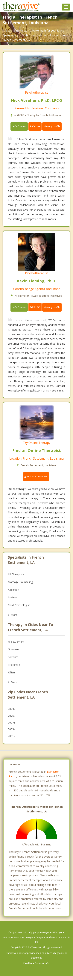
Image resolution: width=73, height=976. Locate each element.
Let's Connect (19, 126)
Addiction (13, 589)
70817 (11, 736)
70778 (11, 722)
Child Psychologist (19, 605)
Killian (11, 672)
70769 (11, 716)
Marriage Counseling (20, 582)
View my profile (52, 126)
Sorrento (13, 657)
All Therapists (16, 574)
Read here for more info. (36, 963)
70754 (11, 729)
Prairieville (14, 664)
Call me (36, 126)
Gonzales (13, 649)
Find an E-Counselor (37, 476)
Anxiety (12, 597)
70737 (11, 709)
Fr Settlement (16, 641)
